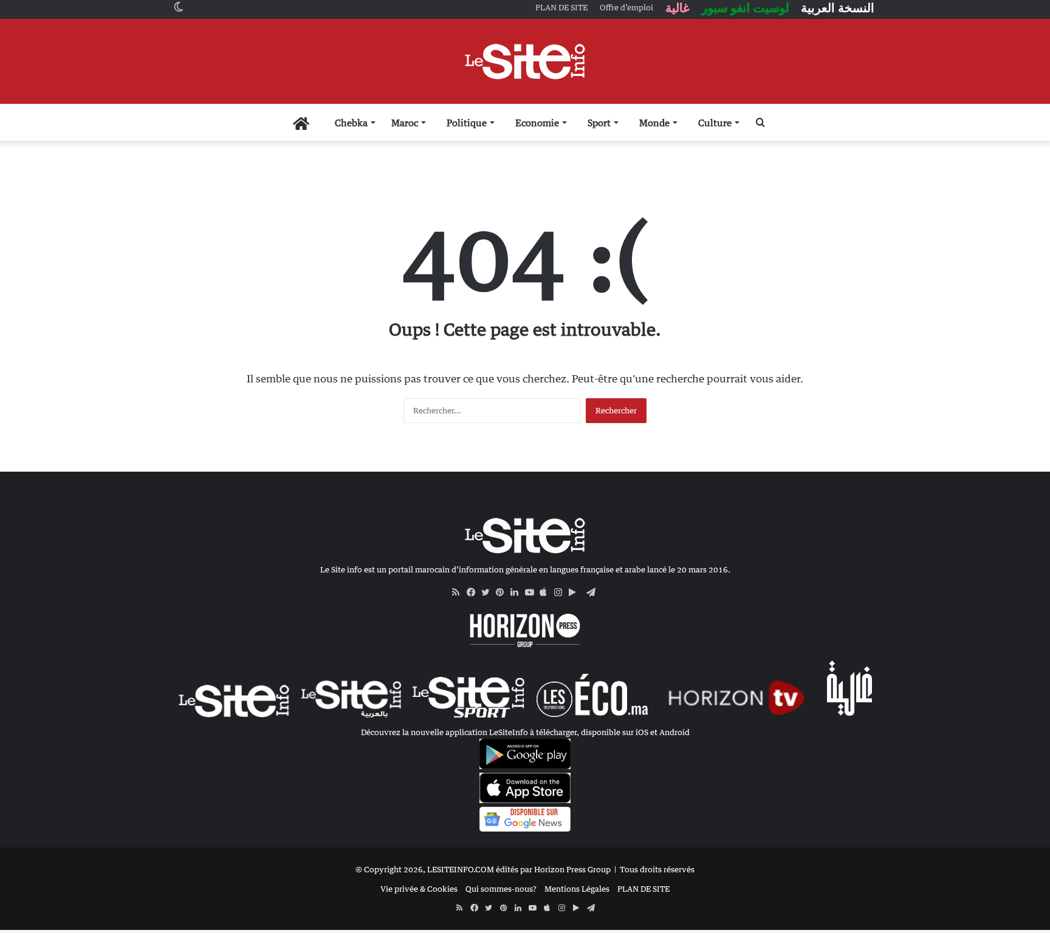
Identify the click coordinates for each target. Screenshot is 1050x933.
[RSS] (459, 592)
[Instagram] (561, 592)
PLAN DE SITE (643, 889)
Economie (537, 122)
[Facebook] (474, 592)
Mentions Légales (576, 889)
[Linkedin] (517, 592)
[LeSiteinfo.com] (525, 61)
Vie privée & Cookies (419, 889)
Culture (715, 122)
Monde (654, 122)
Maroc (404, 122)
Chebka (351, 122)
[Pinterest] (503, 592)
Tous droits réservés (657, 869)
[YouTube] (532, 592)
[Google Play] (576, 592)
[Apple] (547, 592)
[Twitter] (488, 592)
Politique (467, 122)
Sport (599, 122)
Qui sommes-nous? (501, 889)
